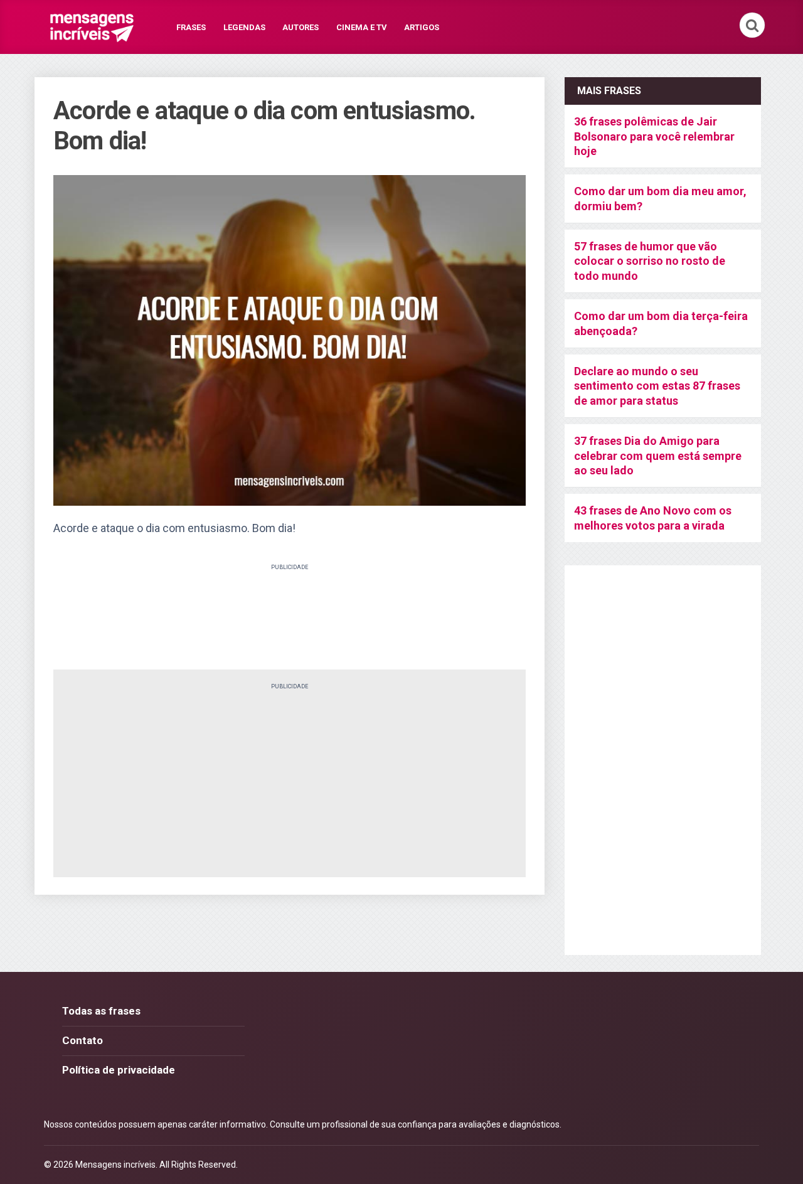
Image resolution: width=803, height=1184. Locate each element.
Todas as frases (101, 1011)
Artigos (421, 27)
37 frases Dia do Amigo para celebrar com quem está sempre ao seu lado (658, 455)
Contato (82, 1040)
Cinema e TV (361, 27)
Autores (300, 27)
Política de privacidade (118, 1070)
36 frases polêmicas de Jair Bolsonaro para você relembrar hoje (654, 136)
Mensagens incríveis (115, 1165)
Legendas (244, 27)
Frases (191, 27)
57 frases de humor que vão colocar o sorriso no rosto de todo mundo (649, 261)
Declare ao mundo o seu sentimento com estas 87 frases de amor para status (657, 386)
